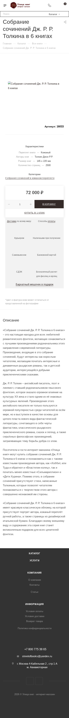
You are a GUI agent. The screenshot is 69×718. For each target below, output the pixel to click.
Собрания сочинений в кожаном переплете (29, 178)
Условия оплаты (34, 611)
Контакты (34, 585)
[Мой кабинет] (56, 5)
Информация (34, 604)
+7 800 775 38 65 (35, 649)
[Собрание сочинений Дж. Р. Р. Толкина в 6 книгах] (34, 85)
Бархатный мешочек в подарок (34, 284)
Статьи (34, 592)
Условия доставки (34, 616)
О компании (34, 580)
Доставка (11, 221)
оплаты (51, 221)
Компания (34, 572)
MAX (30, 681)
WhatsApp (39, 681)
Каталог (34, 553)
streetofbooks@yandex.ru (37, 656)
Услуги (34, 560)
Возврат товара (34, 621)
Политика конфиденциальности (34, 628)
